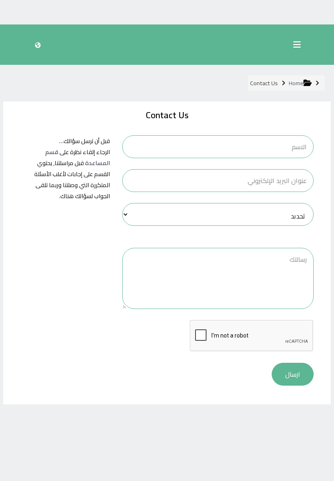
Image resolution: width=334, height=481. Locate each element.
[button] (38, 44)
